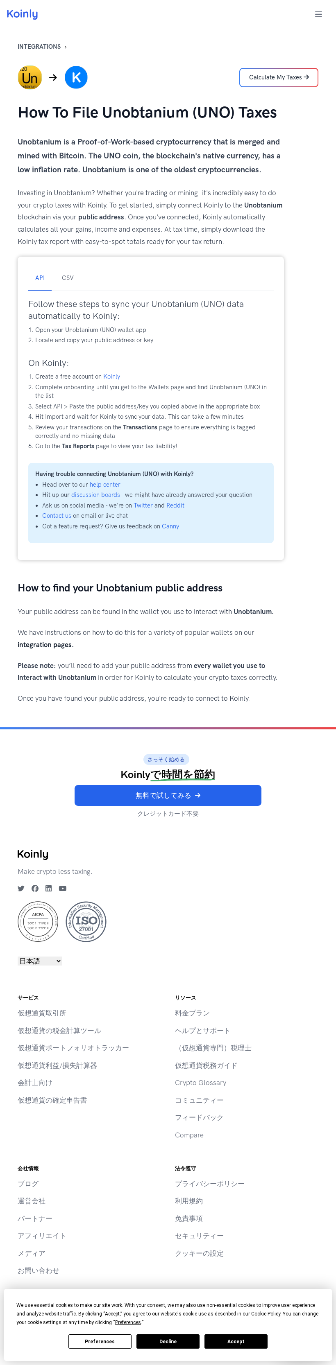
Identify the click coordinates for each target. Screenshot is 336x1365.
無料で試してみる (163, 795)
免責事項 (189, 1218)
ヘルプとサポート (203, 1031)
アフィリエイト (42, 1236)
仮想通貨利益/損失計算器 (57, 1065)
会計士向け (35, 1082)
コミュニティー (199, 1100)
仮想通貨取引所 (42, 1013)
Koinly (111, 376)
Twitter (143, 505)
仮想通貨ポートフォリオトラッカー (73, 1048)
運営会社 (31, 1201)
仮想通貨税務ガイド (206, 1065)
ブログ (28, 1184)
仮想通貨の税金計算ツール (59, 1031)
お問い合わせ (38, 1270)
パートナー (35, 1218)
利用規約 (189, 1201)
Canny (170, 526)
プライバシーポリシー (210, 1184)
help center (105, 484)
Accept (236, 1342)
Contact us (56, 515)
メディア (31, 1253)
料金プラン (192, 1013)
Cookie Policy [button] (265, 1314)
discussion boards (95, 495)
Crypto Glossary (200, 1082)
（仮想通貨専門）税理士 (213, 1048)
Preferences (100, 1342)
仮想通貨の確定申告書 (52, 1100)
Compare (189, 1135)
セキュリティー (199, 1236)
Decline (168, 1342)
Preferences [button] (128, 1322)
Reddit (175, 505)
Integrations (39, 46)
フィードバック (199, 1117)
